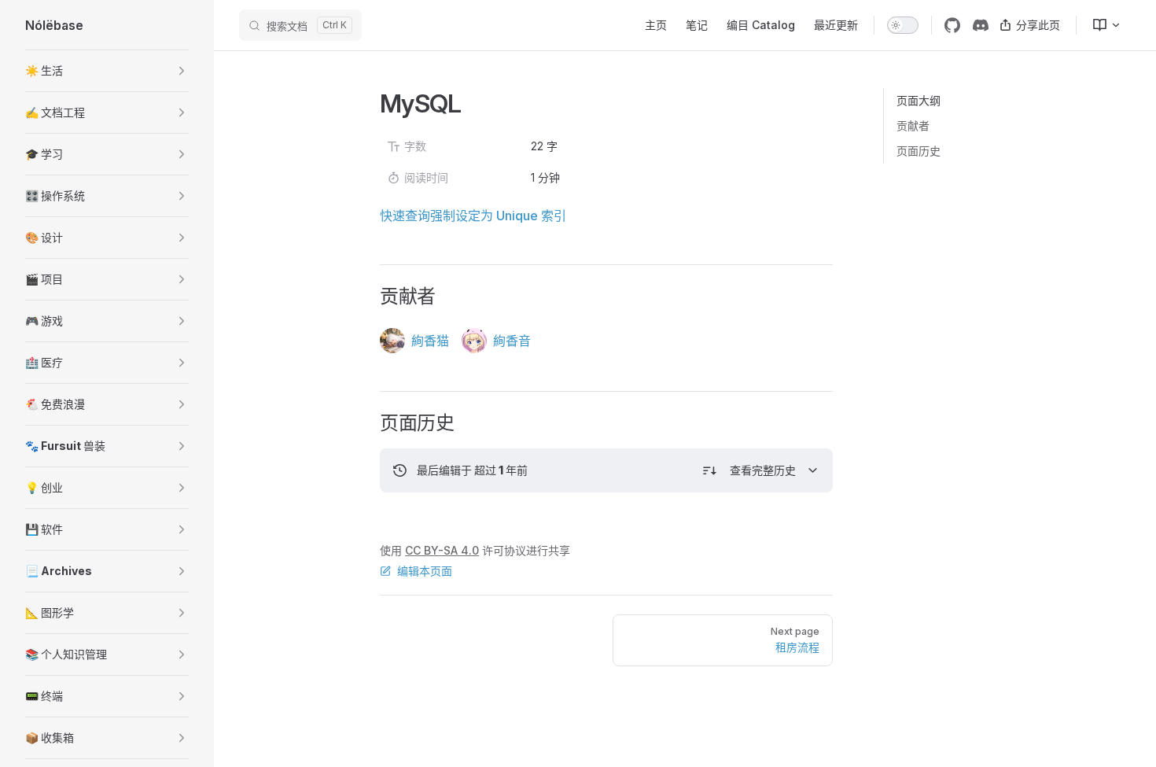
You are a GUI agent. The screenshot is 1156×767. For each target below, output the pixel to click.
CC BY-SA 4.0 (442, 550)
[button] (107, 70)
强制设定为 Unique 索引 (498, 215)
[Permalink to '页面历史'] (369, 423)
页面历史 (918, 150)
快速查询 (405, 215)
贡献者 (913, 125)
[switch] (903, 25)
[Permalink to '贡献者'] (369, 296)
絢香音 (512, 340)
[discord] (980, 25)
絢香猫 (430, 340)
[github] (952, 25)
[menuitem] (1100, 25)
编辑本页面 (424, 570)
